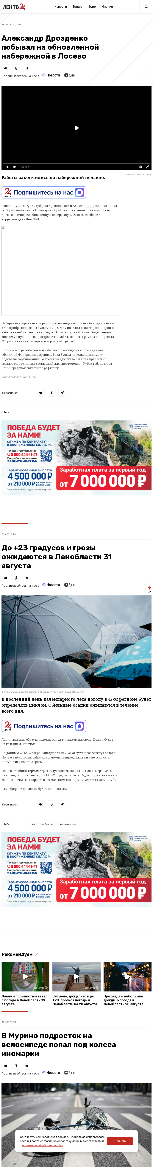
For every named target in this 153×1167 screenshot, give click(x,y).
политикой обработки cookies (42, 1145)
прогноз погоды (67, 824)
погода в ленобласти (41, 824)
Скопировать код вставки (138, 174)
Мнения (107, 6)
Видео (77, 6)
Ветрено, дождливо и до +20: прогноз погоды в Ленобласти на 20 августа (74, 1000)
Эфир (92, 6)
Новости (60, 6)
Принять (120, 1141)
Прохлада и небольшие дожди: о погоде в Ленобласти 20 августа (123, 1000)
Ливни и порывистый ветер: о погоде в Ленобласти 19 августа (25, 1000)
